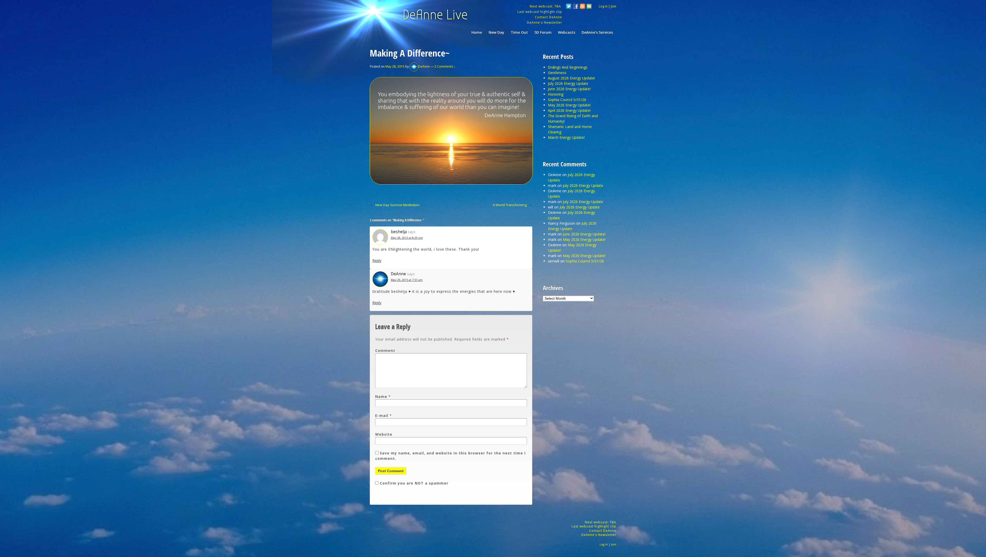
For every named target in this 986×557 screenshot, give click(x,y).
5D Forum (543, 32)
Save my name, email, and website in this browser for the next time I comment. (450, 456)
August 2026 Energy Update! (571, 78)
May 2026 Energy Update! (569, 105)
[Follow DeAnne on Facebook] (576, 7)
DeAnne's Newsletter (544, 22)
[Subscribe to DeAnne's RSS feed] (582, 7)
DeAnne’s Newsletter (598, 535)
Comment (385, 350)
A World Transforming (510, 205)
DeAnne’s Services (597, 32)
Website (383, 434)
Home (476, 32)
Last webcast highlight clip (539, 12)
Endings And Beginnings (567, 67)
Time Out (519, 32)
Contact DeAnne (548, 17)
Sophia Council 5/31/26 (567, 99)
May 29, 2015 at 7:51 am (407, 280)
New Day (496, 32)
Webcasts (566, 32)
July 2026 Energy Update (568, 83)
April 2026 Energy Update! (569, 110)
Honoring (555, 94)
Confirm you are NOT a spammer (413, 483)
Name (381, 396)
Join (613, 6)
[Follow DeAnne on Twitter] (569, 7)
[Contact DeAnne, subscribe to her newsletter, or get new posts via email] (589, 7)
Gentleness (557, 72)
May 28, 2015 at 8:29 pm (407, 238)
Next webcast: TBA (546, 6)
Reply (376, 260)
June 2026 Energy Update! (569, 88)
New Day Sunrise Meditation (397, 205)
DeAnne (424, 66)
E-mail (381, 415)
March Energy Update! (566, 137)
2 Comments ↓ (444, 66)
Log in (603, 6)
